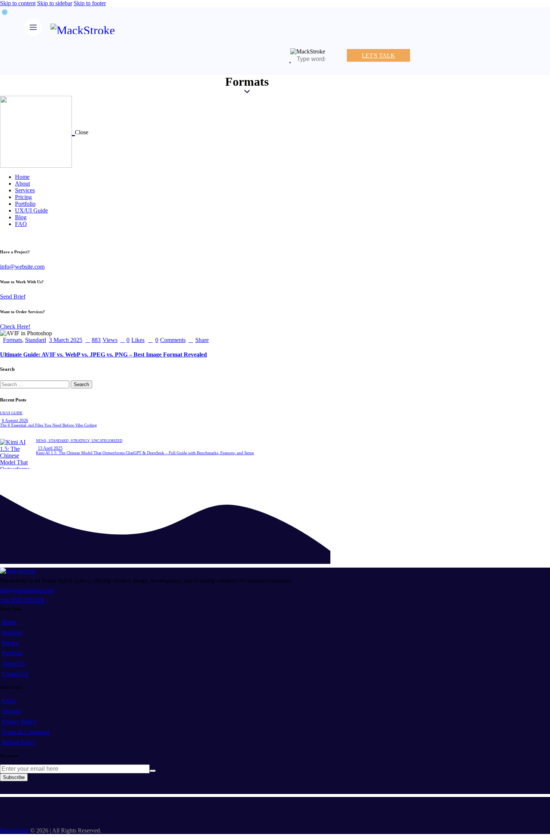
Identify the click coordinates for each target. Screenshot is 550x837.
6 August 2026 (15, 420)
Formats (12, 340)
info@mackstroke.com (27, 590)
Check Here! (15, 326)
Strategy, (81, 441)
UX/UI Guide (11, 413)
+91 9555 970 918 (22, 600)
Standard (35, 340)
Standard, (60, 441)
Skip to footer (90, 3)
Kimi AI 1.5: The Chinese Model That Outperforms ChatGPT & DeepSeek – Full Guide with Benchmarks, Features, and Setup (145, 452)
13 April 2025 (50, 448)
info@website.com (22, 266)
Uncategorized (107, 441)
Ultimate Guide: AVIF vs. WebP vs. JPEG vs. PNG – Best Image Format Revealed (103, 354)
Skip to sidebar (54, 3)
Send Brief (12, 296)
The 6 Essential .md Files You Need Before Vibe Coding (48, 425)
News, (42, 441)
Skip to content (18, 3)
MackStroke (14, 830)
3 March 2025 (65, 340)
